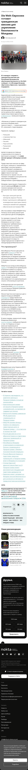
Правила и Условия (7, 693)
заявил (3, 268)
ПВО (21, 520)
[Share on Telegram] (22, 504)
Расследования (6, 722)
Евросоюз (19, 518)
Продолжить (14, 634)
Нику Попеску (13, 520)
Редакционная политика (9, 699)
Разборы (4, 719)
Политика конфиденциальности (11, 696)
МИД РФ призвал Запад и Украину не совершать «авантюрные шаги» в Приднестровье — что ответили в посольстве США (14, 427)
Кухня (3, 716)
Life (2, 730)
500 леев (8, 624)
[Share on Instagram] (18, 504)
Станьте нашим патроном (15, 671)
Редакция (4, 685)
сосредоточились (7, 369)
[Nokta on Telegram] (6, 654)
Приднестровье (8, 522)
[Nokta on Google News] (2, 654)
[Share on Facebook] (14, 509)
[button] (21, 2)
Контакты (4, 688)
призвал (16, 352)
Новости (4, 708)
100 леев (8, 629)
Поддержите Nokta (14, 676)
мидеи (5, 520)
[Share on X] (14, 504)
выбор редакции (9, 518)
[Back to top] (2, 643)
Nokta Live (4, 711)
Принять (15, 760)
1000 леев (14, 619)
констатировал (6, 322)
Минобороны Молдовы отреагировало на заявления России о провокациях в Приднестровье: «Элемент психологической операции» (13, 447)
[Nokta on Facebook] (23, 654)
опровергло (5, 298)
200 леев (20, 624)
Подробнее (15, 764)
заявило (12, 253)
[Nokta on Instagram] (19, 654)
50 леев (20, 629)
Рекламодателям (6, 691)
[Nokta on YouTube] (10, 654)
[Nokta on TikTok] (14, 654)
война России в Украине (11, 515)
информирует (6, 116)
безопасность (8, 513)
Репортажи (4, 725)
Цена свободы (5, 713)
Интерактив (5, 728)
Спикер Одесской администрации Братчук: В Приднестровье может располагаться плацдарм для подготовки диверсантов (13, 467)
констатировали (18, 286)
